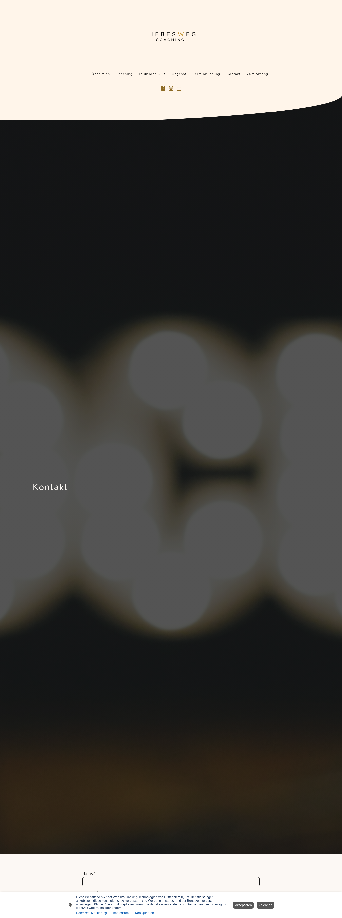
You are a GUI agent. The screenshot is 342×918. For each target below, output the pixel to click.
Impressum (121, 913)
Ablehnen (265, 905)
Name (88, 873)
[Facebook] (163, 88)
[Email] (179, 88)
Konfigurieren (144, 913)
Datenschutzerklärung (91, 913)
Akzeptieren (243, 905)
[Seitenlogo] (171, 33)
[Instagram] (171, 88)
